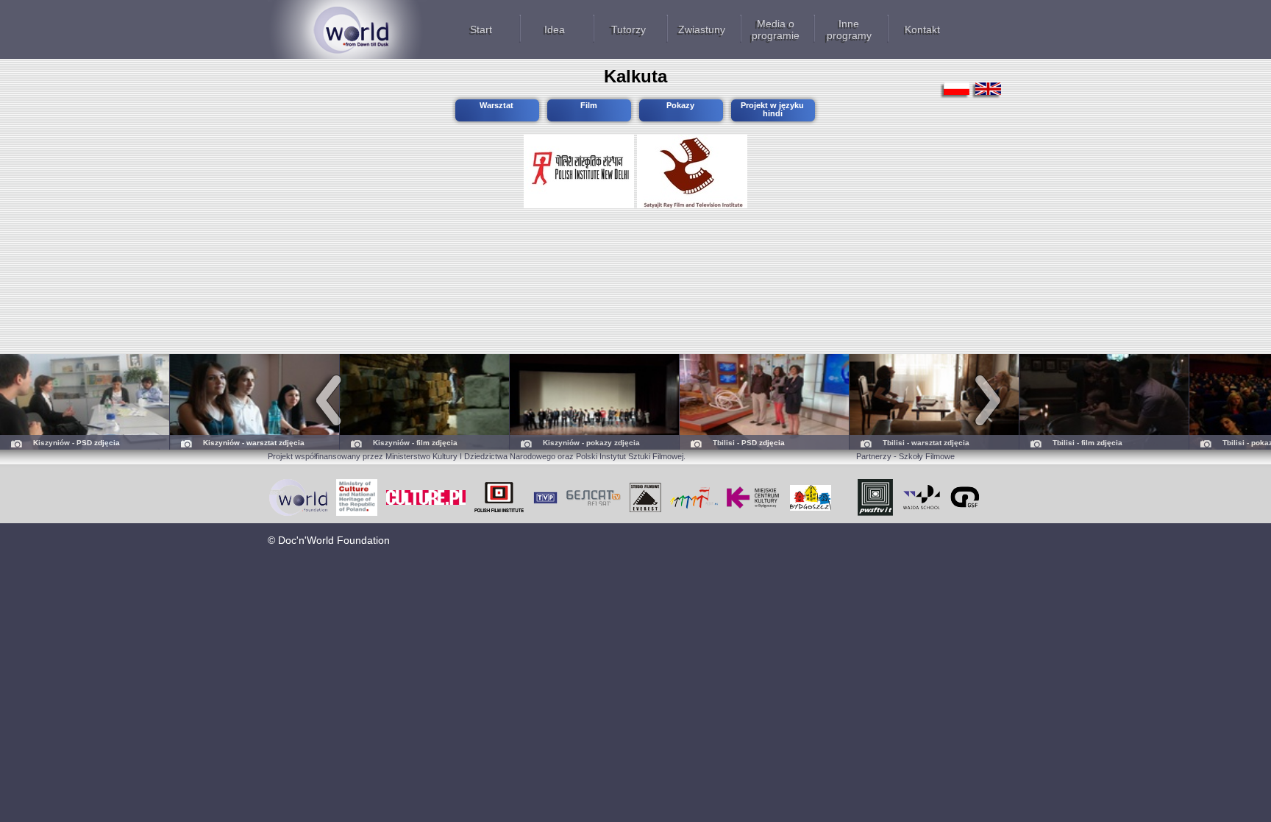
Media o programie (776, 29)
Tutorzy (628, 29)
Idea (554, 29)
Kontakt (922, 29)
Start (481, 29)
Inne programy (849, 29)
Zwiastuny (701, 29)
